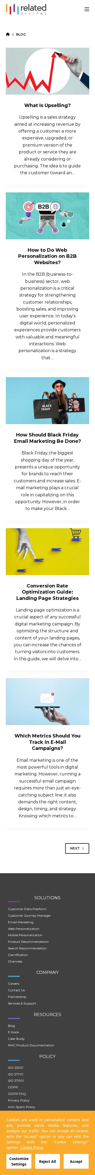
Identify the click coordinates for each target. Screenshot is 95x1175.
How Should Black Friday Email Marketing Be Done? (47, 438)
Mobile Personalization (25, 935)
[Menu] (86, 9)
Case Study (16, 1039)
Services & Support (22, 1003)
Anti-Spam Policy (21, 1107)
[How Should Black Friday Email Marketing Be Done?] (47, 400)
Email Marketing (21, 922)
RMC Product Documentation (31, 1045)
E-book (13, 1032)
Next (75, 848)
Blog (11, 1026)
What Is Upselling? (47, 105)
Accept (76, 1161)
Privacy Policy (19, 1100)
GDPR (13, 1087)
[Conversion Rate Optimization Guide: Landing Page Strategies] (47, 551)
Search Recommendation (27, 948)
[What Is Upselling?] (47, 71)
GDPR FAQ (17, 1094)
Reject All (47, 1161)
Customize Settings (18, 1161)
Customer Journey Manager (29, 915)
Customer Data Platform (27, 909)
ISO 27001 (16, 1080)
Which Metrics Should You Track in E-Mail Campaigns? (47, 742)
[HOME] (8, 34)
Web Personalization (23, 929)
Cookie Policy (32, 1147)
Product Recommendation (28, 942)
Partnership (17, 997)
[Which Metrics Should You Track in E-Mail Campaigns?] (47, 701)
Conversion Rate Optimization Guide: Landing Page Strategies (47, 592)
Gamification (18, 955)
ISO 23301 (15, 1068)
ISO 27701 (15, 1074)
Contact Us (16, 990)
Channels (15, 961)
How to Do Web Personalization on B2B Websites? (47, 256)
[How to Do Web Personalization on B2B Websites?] (47, 215)
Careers (13, 983)
